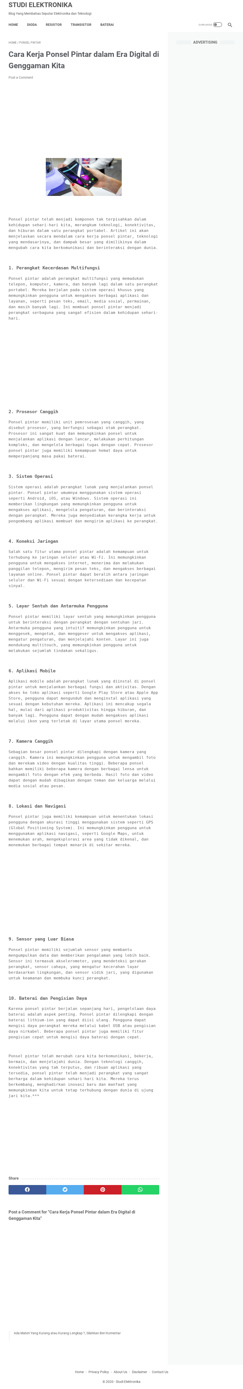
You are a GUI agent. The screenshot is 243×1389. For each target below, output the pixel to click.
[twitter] (65, 1189)
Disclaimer (139, 1372)
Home (13, 25)
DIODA (32, 25)
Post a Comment (21, 77)
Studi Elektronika (40, 5)
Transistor (81, 25)
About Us (120, 1372)
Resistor (54, 25)
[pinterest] (103, 1189)
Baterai (107, 25)
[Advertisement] (84, 119)
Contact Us (160, 1372)
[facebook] (27, 1189)
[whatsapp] (140, 1189)
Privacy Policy (99, 1372)
